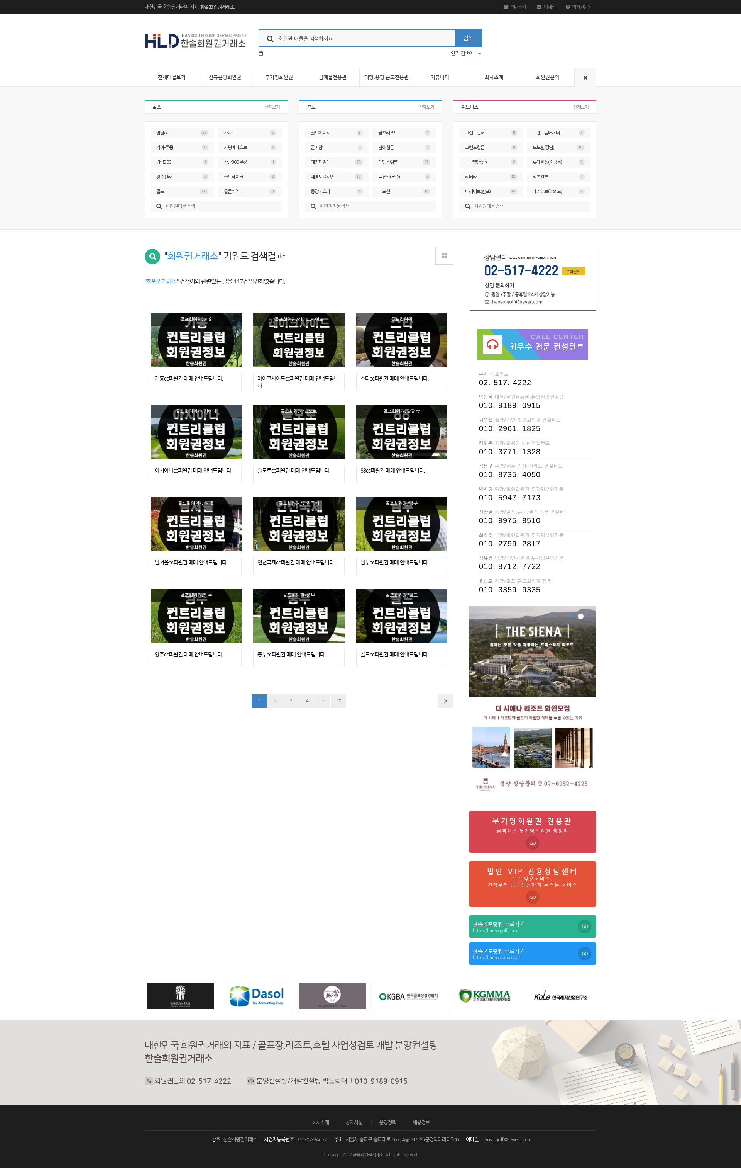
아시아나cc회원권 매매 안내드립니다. (193, 471)
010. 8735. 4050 (510, 474)
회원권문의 (581, 7)
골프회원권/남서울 (196, 503)
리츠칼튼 (558, 177)
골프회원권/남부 (402, 503)
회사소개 (518, 7)
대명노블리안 (336, 177)
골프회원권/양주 (196, 595)
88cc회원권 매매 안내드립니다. (392, 471)
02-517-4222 (209, 1081)
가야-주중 (181, 147)
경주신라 (181, 177)
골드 (181, 191)
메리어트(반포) (490, 191)
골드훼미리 (336, 133)
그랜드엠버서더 (558, 133)
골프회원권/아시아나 (196, 411)
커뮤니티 (440, 77)
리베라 (490, 177)
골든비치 (249, 191)
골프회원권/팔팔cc (401, 411)
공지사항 (353, 1122)
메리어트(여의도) (558, 191)
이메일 (549, 7)
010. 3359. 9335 (510, 589)
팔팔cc (181, 133)
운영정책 (387, 1122)
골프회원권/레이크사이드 (298, 319)
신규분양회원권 (225, 77)
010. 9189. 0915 (510, 405)
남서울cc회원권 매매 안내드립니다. (191, 562)
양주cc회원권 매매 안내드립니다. (189, 654)
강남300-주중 (249, 162)
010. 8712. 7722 (510, 566)
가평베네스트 (249, 147)
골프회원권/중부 (299, 595)
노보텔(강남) (558, 147)
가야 (249, 133)
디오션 (403, 191)
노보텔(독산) (490, 162)
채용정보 (421, 1122)
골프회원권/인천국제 (299, 503)
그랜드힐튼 (490, 147)
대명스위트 (403, 162)
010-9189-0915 (381, 1081)
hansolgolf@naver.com (506, 1139)
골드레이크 (249, 177)
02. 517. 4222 (505, 382)
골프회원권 (401, 319)
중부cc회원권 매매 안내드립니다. (291, 654)
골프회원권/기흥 (196, 319)
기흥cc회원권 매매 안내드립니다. (189, 379)
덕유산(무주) (403, 177)
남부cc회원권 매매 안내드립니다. (394, 562)
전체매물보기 (172, 77)
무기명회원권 (279, 77)
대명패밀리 (336, 162)
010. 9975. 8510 (510, 520)
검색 (468, 38)
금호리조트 (403, 133)
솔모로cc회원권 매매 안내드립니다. (293, 471)
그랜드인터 (490, 133)
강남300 (181, 162)
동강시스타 (336, 191)
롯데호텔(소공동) (558, 162)
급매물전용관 (333, 77)
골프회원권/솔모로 (299, 411)
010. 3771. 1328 (510, 451)
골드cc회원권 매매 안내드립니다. (394, 654)
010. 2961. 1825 (510, 428)
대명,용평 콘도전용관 (386, 77)
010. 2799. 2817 (510, 543)
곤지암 (336, 147)
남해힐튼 (403, 147)
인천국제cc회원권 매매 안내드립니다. (296, 562)
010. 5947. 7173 (510, 497)
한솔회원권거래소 (217, 7)
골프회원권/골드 (402, 595)
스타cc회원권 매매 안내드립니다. (394, 379)
